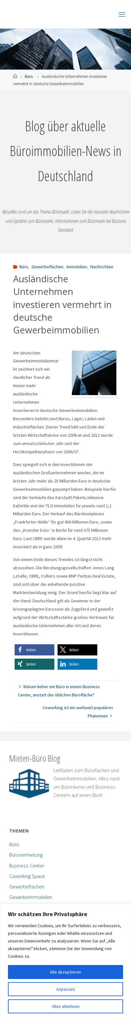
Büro (29, 76)
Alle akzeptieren (65, 972)
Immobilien (76, 267)
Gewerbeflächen (47, 267)
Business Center (26, 866)
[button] (34, 649)
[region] (65, 962)
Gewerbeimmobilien (30, 897)
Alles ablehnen (65, 1006)
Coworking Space (27, 876)
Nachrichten (101, 267)
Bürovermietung (26, 855)
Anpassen (65, 989)
